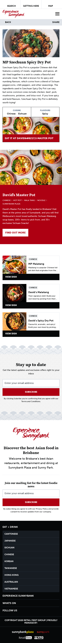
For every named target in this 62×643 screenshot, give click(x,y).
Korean (9, 561)
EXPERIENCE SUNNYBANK (18, 595)
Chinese (11, 114)
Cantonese (11, 534)
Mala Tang (29, 200)
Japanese (10, 540)
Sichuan (22, 114)
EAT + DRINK (10, 526)
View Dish (11, 277)
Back (8, 22)
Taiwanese (10, 568)
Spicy (45, 114)
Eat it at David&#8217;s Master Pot (29, 138)
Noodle (41, 200)
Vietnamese (11, 588)
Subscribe (31, 392)
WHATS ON (9, 603)
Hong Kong (11, 575)
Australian (11, 582)
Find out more (15, 232)
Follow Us (10, 610)
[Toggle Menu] (57, 14)
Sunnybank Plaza (11, 204)
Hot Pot (17, 200)
